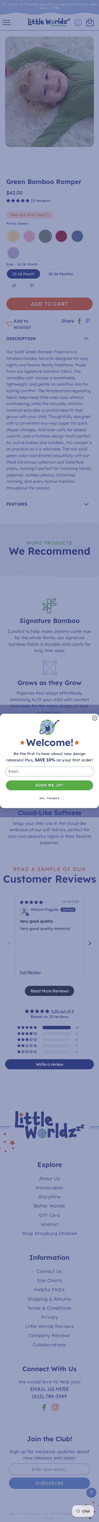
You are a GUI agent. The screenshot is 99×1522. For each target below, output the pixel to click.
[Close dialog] (94, 718)
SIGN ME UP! (50, 785)
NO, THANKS (50, 798)
